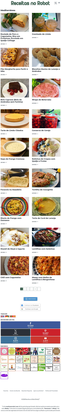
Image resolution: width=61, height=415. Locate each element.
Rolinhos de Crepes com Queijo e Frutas (43, 160)
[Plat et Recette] (11, 367)
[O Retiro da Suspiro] (49, 359)
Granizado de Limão (41, 34)
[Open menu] (59, 3)
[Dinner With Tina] (49, 351)
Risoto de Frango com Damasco (11, 219)
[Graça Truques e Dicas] (4, 359)
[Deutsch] (7, 316)
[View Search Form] (55, 3)
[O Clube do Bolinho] (41, 359)
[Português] (12, 316)
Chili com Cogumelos (11, 277)
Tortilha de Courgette (42, 190)
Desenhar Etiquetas (26, 391)
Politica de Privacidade (51, 391)
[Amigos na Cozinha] (4, 351)
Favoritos (5, 391)
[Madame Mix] (26, 359)
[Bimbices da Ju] (19, 351)
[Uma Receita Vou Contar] (4, 375)
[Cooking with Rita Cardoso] (34, 351)
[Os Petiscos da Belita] (56, 359)
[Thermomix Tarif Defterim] (56, 367)
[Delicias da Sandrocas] (41, 351)
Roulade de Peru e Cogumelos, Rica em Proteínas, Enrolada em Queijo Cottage (12, 37)
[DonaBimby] (56, 351)
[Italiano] (9, 316)
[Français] (4, 316)
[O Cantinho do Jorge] (34, 359)
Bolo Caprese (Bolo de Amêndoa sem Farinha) (12, 101)
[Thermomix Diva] (49, 367)
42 (35, 289)
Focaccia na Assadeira (11, 190)
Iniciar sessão (32, 298)
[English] (2, 316)
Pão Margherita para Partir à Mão (14, 70)
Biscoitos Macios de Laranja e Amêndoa (46, 70)
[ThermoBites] (41, 367)
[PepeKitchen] (4, 367)
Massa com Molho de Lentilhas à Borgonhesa (43, 278)
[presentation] (15, 22)
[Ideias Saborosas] (11, 359)
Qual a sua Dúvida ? (39, 391)
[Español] (14, 316)
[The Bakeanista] (34, 367)
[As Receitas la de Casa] (11, 351)
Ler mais (4, 44)
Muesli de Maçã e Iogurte (13, 249)
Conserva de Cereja (41, 130)
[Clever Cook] (26, 351)
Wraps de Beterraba (41, 100)
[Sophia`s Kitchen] (19, 367)
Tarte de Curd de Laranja (44, 218)
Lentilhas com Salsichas (43, 249)
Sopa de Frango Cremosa (12, 159)
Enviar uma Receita (15, 391)
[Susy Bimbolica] (26, 367)
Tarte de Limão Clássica (12, 130)
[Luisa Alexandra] (19, 359)
